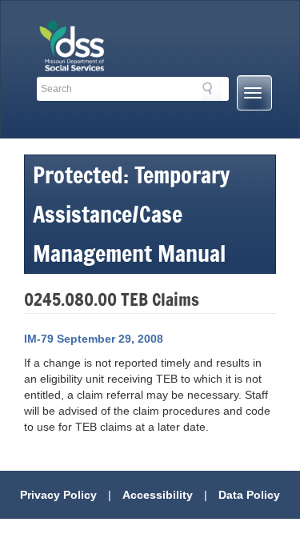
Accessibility (157, 494)
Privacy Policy (58, 494)
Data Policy (249, 494)
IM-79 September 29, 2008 (93, 338)
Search (212, 91)
